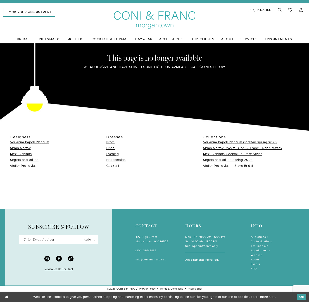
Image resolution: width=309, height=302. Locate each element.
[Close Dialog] (7, 297)
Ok (301, 296)
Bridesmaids (116, 159)
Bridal (110, 148)
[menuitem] (29, 12)
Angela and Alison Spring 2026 (228, 159)
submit (89, 239)
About (255, 259)
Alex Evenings (21, 153)
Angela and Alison (24, 159)
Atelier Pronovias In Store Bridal (228, 165)
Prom (110, 142)
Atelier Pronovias (23, 165)
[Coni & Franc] (154, 20)
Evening (112, 153)
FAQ (254, 268)
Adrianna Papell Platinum (29, 142)
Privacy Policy (147, 288)
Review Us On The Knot (59, 269)
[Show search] (279, 10)
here (272, 296)
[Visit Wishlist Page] (290, 10)
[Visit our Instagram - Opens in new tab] (47, 258)
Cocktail (112, 165)
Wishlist (256, 255)
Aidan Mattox (20, 148)
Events (255, 264)
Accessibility (195, 288)
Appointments (260, 250)
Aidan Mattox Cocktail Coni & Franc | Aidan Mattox (242, 148)
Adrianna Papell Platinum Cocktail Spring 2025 (240, 142)
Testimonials (259, 246)
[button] (301, 10)
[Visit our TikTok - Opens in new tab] (71, 258)
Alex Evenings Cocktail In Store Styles (232, 153)
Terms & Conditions (171, 288)
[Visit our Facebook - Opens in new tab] (59, 258)
